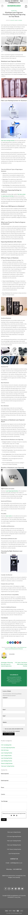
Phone (2, 787)
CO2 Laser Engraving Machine (14, 836)
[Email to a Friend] (15, 642)
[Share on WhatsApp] (8, 642)
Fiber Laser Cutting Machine (14, 832)
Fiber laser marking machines (8, 140)
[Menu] (2, 6)
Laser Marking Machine (6, 758)
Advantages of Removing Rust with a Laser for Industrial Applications (7, 664)
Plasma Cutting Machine (6, 763)
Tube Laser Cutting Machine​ (7, 766)
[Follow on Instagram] (9, 888)
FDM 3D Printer (5, 750)
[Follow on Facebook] (5, 888)
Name (4, 709)
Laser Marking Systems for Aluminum (16, 648)
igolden (20, 20)
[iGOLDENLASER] (14, 5)
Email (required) (4, 780)
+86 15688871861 (17, 869)
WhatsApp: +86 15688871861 (12, 1)
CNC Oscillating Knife (6, 745)
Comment (5, 697)
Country (3, 794)
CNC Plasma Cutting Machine (14, 849)
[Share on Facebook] (10, 642)
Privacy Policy (17, 897)
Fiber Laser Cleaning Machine (14, 840)
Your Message (4, 801)
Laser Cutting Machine (6, 755)
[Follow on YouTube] (22, 888)
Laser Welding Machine (6, 760)
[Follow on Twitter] (12, 888)
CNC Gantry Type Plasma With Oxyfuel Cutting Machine (21, 664)
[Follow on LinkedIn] (19, 888)
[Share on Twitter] (13, 642)
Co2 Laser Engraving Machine (8, 747)
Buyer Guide (14, 10)
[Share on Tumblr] (20, 642)
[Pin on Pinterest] (18, 642)
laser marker (9, 516)
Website (5, 722)
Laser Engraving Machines (12, 491)
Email (4, 716)
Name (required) (5, 773)
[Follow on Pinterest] (15, 888)
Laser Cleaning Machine (6, 752)
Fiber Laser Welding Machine (14, 845)
